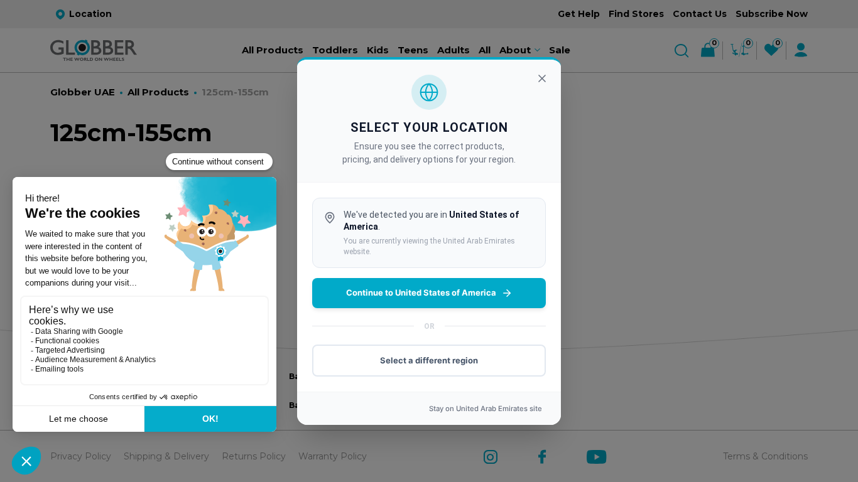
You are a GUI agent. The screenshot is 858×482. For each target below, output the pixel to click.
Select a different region (429, 360)
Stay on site (485, 408)
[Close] (542, 78)
